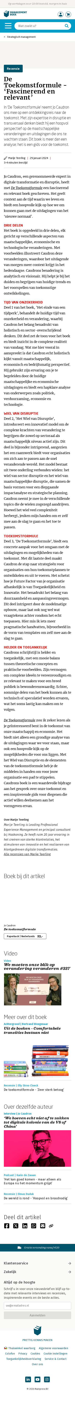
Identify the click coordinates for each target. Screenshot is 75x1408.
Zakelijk (10, 1272)
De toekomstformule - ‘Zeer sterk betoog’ (34, 1090)
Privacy (22, 1353)
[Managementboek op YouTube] (37, 1379)
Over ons (37, 1364)
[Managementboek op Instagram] (47, 1379)
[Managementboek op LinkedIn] (28, 1379)
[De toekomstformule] (17, 901)
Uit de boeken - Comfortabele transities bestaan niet (32, 1030)
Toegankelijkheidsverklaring (23, 1359)
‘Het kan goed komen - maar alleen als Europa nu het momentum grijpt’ (32, 1181)
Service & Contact (55, 1359)
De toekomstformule (20, 929)
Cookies (35, 1353)
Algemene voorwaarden (53, 1348)
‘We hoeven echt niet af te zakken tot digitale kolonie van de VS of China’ (36, 1122)
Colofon (10, 1353)
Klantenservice (16, 1263)
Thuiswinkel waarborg (22, 1348)
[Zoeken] (67, 26)
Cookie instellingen (55, 1353)
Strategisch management (21, 36)
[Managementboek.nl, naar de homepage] (15, 16)
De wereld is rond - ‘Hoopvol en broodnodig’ (36, 1198)
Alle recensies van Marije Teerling (27, 854)
